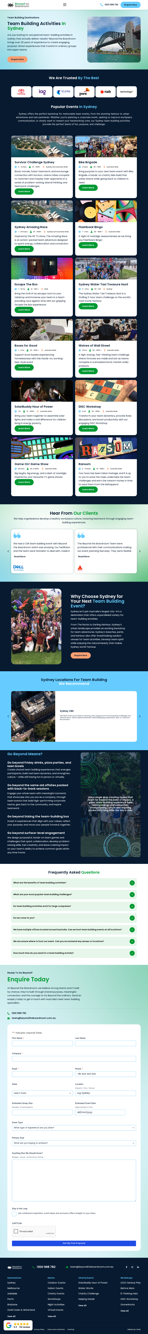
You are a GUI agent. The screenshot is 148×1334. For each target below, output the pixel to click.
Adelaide (12, 1294)
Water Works (85, 1288)
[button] (64, 5)
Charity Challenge (88, 1294)
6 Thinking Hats (129, 1294)
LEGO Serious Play (131, 1283)
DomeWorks (128, 1305)
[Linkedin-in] (138, 1267)
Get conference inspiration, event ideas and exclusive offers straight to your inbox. (57, 1213)
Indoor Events (55, 1288)
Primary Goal (18, 1137)
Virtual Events (55, 1310)
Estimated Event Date (85, 1103)
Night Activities (56, 1305)
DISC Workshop (129, 1299)
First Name (18, 1038)
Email (15, 1068)
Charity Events (56, 1294)
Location (79, 1084)
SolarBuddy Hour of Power (93, 1283)
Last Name (80, 1038)
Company (17, 1053)
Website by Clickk (134, 1330)
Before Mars (127, 1288)
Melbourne (13, 1288)
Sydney (11, 1283)
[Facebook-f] (126, 1267)
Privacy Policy (39, 1330)
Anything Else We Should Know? (27, 1153)
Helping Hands (86, 1299)
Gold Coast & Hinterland (21, 1310)
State (14, 1084)
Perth (10, 1299)
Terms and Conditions (56, 1330)
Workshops (54, 1299)
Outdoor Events (56, 1283)
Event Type (17, 1122)
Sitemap (70, 1330)
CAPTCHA (17, 1223)
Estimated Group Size (22, 1103)
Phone (79, 1068)
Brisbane (12, 1305)
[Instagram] (132, 1267)
